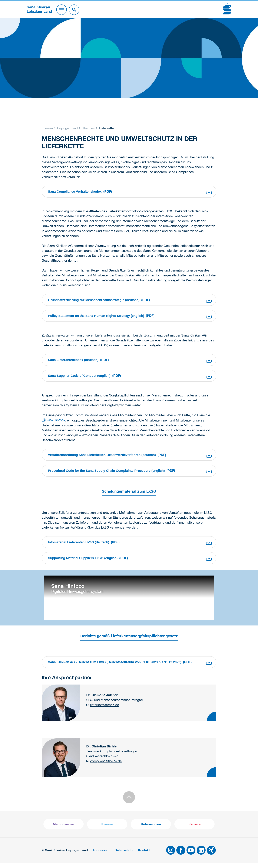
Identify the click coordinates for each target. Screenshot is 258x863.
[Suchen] (74, 10)
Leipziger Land (67, 128)
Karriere (195, 824)
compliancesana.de (106, 761)
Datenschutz (124, 850)
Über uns (88, 128)
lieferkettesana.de (104, 705)
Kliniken (48, 128)
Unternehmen (151, 824)
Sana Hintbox (55, 420)
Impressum (101, 850)
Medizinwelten (63, 824)
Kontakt (144, 850)
